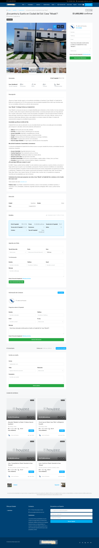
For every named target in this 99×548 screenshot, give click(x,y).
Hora (47, 249)
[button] (86, 10)
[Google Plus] (88, 542)
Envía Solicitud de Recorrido (16, 282)
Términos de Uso (27, 278)
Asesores (38, 4)
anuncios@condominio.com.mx (37, 512)
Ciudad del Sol (21, 10)
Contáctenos (31, 515)
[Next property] (63, 485)
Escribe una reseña (61, 348)
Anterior (15, 485)
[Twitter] (83, 542)
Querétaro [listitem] (10, 510)
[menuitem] (61, 4)
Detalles (31, 430)
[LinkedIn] (85, 542)
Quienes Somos (47, 4)
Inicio (23, 4)
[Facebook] (80, 542)
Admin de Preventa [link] (14, 435)
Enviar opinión (36, 385)
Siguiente (57, 485)
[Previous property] (9, 485)
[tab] (54, 26)
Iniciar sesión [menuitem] (69, 4)
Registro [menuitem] (75, 4)
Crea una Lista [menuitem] (88, 4)
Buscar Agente (71, 521)
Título (10, 367)
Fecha (28, 249)
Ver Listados (60, 292)
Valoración (39, 367)
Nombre (11, 262)
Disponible (9, 19)
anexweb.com (23, 181)
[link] (21, 409)
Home (9, 10)
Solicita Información (36, 339)
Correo (10, 361)
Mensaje (11, 268)
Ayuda (53, 4)
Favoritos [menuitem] (80, 4)
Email (47, 262)
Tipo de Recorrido (13, 249)
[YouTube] (91, 542)
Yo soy (39, 318)
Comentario (11, 374)
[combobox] (18, 252)
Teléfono (29, 262)
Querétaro (15, 10)
